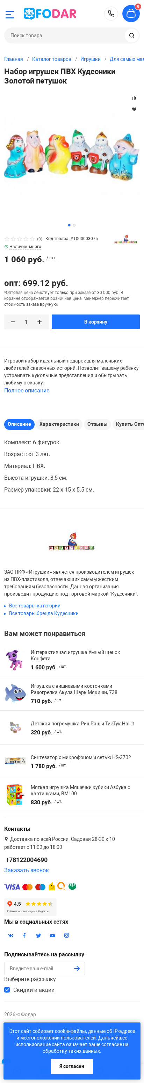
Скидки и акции (34, 990)
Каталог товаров (51, 59)
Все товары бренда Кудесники (44, 613)
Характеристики (59, 424)
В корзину (95, 322)
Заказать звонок (26, 870)
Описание (19, 424)
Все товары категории (34, 605)
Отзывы (97, 424)
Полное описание (26, 390)
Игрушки (90, 59)
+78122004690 (111, 14)
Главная (13, 59)
